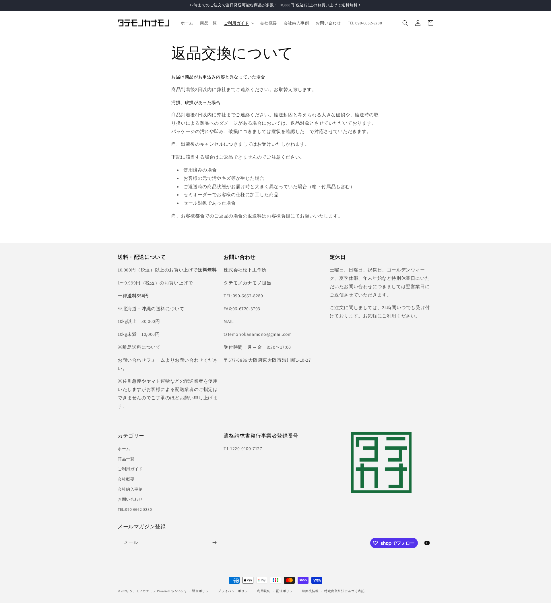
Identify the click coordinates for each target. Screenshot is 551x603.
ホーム (124, 448)
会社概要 (126, 479)
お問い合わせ (130, 499)
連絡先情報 (310, 591)
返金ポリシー (202, 591)
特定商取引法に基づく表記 (344, 591)
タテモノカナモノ (142, 591)
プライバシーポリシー (234, 591)
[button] (238, 23)
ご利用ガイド (130, 468)
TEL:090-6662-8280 (135, 509)
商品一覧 (126, 458)
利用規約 (264, 591)
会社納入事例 (130, 489)
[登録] (214, 542)
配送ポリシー (286, 591)
